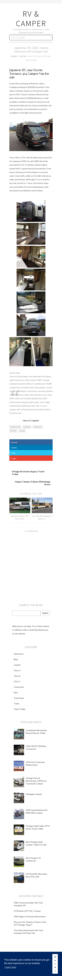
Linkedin (14, 448)
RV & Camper (31, 18)
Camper (40, 56)
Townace (47, 56)
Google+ (14, 458)
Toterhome (19, 698)
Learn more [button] (10, 967)
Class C (17, 681)
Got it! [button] (55, 964)
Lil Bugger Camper (34, 794)
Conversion (19, 687)
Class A (17, 670)
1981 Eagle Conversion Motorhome (30, 916)
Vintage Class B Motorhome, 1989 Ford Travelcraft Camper (36, 781)
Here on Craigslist (31, 420)
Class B (17, 676)
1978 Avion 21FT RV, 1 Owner (27, 911)
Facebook (14, 442)
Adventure (32, 56)
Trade (34, 60)
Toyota (28, 60)
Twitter (13, 453)
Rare (16, 692)
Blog (16, 659)
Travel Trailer (20, 709)
